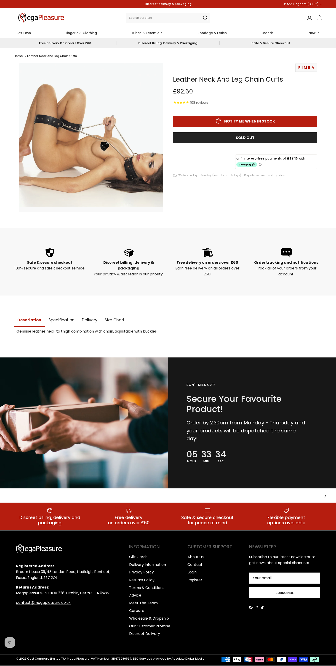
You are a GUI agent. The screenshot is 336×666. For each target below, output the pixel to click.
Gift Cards (138, 556)
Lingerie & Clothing (81, 33)
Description (29, 320)
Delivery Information (147, 564)
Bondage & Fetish (212, 33)
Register (194, 580)
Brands (268, 33)
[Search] (205, 18)
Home (18, 56)
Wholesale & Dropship (149, 618)
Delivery (89, 320)
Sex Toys (23, 33)
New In (314, 33)
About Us (195, 556)
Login (192, 572)
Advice (135, 595)
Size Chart (115, 320)
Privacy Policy (141, 572)
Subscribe (284, 593)
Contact (195, 564)
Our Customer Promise (149, 626)
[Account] (308, 18)
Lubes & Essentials (147, 33)
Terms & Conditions (146, 587)
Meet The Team (143, 603)
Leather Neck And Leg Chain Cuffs (52, 56)
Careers (136, 610)
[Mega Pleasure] (41, 18)
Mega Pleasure (78, 658)
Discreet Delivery (144, 633)
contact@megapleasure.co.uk (43, 602)
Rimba (306, 67)
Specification (61, 320)
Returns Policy (142, 580)
